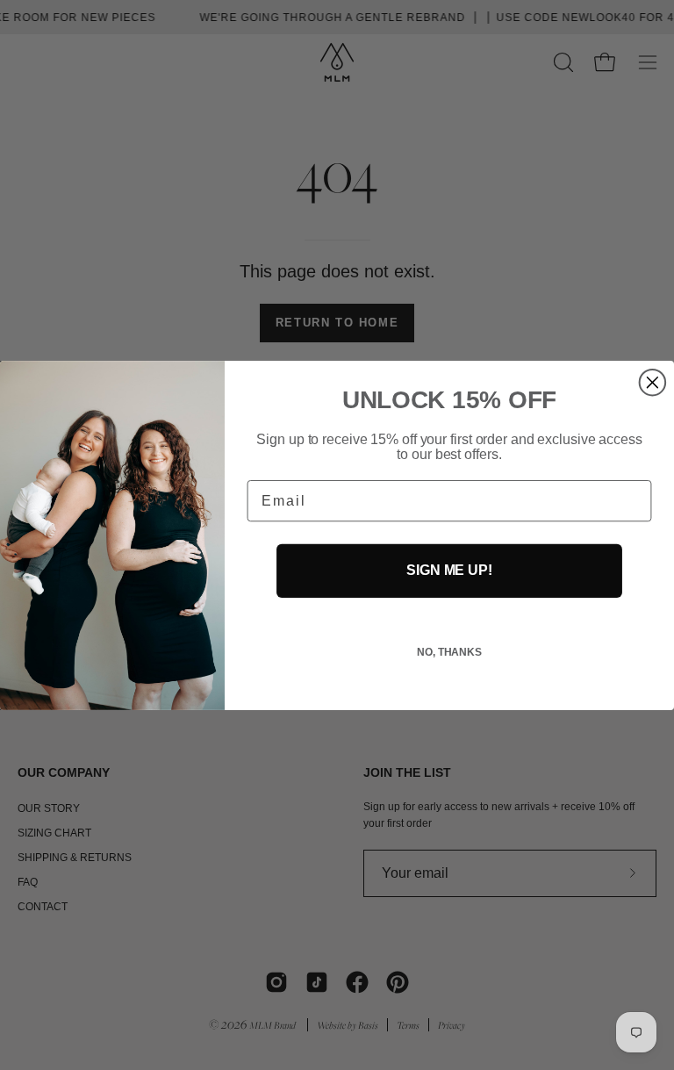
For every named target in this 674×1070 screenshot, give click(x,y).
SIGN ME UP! (448, 570)
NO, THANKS (449, 652)
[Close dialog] (653, 382)
